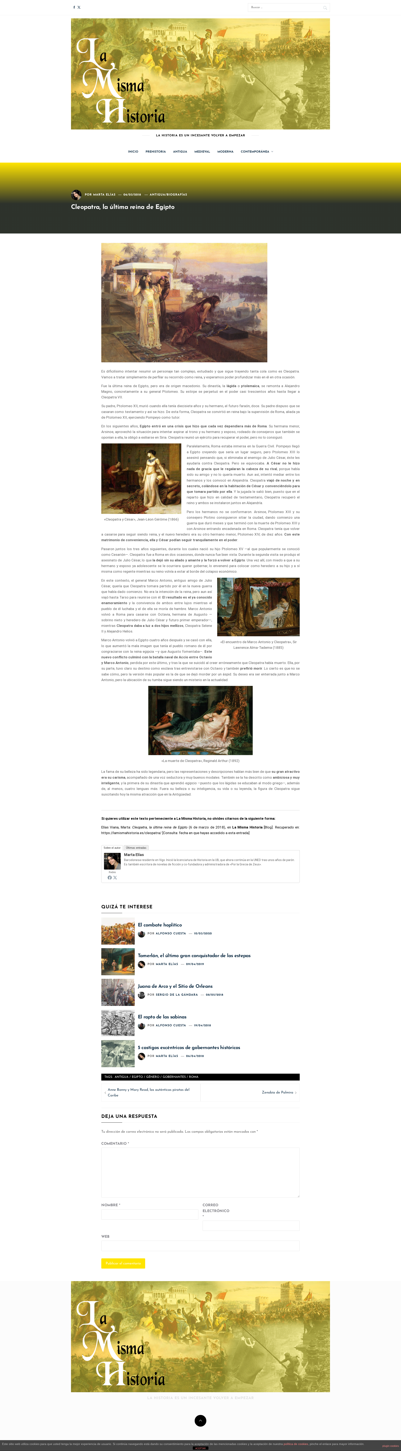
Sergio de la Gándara (177, 995)
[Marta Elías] (112, 861)
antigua (121, 1077)
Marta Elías (104, 194)
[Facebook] (109, 877)
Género (152, 1077)
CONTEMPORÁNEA (255, 151)
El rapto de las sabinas (162, 1017)
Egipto (137, 1077)
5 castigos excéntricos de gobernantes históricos (189, 1048)
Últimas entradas (136, 847)
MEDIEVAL (202, 151)
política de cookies (296, 1444)
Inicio (133, 151)
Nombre (110, 1205)
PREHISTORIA (156, 151)
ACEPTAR (200, 1448)
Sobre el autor (112, 847)
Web (105, 1237)
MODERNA (225, 151)
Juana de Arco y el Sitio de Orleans (175, 986)
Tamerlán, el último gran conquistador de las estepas (194, 956)
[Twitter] (115, 877)
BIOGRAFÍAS (177, 194)
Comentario (115, 1144)
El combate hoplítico (160, 925)
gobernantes (174, 1077)
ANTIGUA (180, 151)
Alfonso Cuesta (171, 933)
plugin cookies (390, 1446)
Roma (193, 1077)
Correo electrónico (213, 1211)
